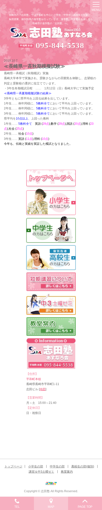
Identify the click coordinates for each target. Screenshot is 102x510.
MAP (51, 507)
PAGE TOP (85, 507)
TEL (17, 507)
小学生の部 (35, 466)
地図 (43, 389)
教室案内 (67, 471)
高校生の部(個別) (82, 466)
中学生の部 (57, 466)
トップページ (13, 466)
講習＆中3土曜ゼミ (41, 471)
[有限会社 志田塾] (51, 33)
